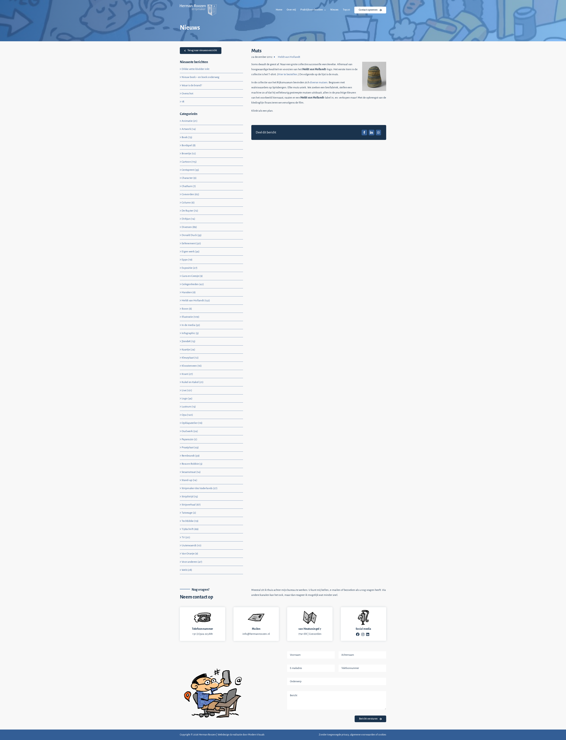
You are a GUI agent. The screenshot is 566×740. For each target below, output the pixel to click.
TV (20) (186, 537)
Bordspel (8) (189, 145)
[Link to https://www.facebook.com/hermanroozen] (357, 634)
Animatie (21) (189, 120)
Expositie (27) (189, 267)
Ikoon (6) (187, 308)
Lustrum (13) (189, 406)
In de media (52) (191, 325)
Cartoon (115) (189, 161)
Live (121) (187, 390)
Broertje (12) (189, 153)
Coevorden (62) (190, 194)
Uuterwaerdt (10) (191, 545)
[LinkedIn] (371, 132)
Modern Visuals (256, 734)
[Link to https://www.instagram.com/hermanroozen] (362, 634)
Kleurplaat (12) (190, 357)
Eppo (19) (187, 259)
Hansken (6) (189, 292)
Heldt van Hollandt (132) (196, 300)
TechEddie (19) (190, 520)
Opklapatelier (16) (192, 422)
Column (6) (188, 202)
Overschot (187, 93)
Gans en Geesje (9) (192, 275)
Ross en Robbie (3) (192, 463)
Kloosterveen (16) (192, 365)
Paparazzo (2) (189, 439)
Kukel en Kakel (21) (193, 382)
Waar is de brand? (192, 85)
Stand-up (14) (189, 480)
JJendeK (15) (188, 341)
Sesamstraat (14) (191, 472)
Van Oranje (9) (190, 553)
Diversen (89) (189, 227)
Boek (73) (187, 137)
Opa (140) (187, 414)
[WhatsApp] (378, 132)
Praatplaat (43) (190, 447)
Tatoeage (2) (189, 512)
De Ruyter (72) (190, 210)
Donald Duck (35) (192, 235)
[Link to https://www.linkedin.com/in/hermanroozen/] (367, 634)
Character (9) (189, 177)
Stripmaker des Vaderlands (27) (199, 488)
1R (183, 101)
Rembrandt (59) (191, 455)
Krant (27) (187, 374)
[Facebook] (364, 132)
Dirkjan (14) (188, 218)
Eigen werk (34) (191, 251)
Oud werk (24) (190, 431)
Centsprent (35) (190, 169)
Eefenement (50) (191, 243)
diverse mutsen (318, 82)
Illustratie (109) (190, 316)
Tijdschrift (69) (190, 529)
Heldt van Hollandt (289, 56)
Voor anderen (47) (192, 561)
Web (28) (187, 569)
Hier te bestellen (287, 74)
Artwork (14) (189, 129)
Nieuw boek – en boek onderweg (200, 77)
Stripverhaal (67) (191, 504)
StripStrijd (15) (190, 496)
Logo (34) (187, 398)
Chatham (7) (189, 186)
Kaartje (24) (188, 349)
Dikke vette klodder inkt (195, 69)
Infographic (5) (190, 333)
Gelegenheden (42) (193, 284)
